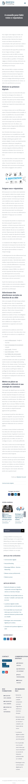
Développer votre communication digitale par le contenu (20, 766)
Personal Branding (9, 563)
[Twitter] (14, 639)
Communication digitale (8, 483)
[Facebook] (8, 639)
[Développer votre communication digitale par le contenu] (20, 506)
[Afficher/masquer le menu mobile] (25, 3)
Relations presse (8, 577)
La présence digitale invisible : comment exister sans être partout (20, 735)
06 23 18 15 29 (7, 660)
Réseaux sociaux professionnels (12, 573)
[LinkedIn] (5, 639)
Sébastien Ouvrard (21, 477)
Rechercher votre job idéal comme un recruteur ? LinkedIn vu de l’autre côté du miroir (13, 598)
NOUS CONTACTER (5, 665)
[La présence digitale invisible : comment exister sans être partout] (7, 506)
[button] (3, 514)
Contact (14, 783)
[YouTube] (11, 639)
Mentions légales (21, 780)
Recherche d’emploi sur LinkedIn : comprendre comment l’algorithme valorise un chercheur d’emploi (13, 589)
